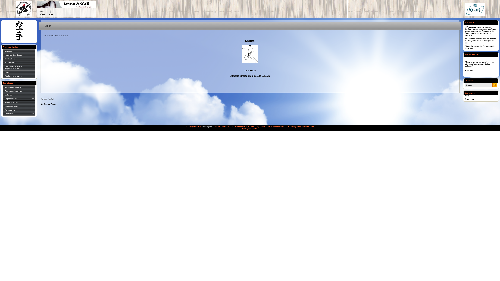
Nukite (65, 36)
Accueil (42, 14)
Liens (51, 14)
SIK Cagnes (207, 127)
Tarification (10, 59)
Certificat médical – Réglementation (13, 67)
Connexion (469, 99)
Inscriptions (10, 63)
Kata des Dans (11, 102)
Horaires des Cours (13, 55)
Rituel (7, 72)
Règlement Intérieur (13, 76)
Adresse (8, 51)
